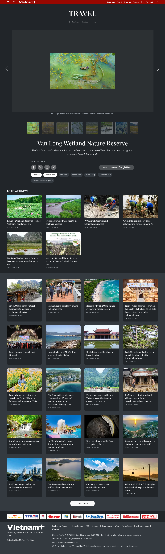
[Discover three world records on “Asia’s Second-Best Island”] (140, 426)
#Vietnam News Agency (42, 180)
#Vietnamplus (105, 174)
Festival (85, 21)
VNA (117, 526)
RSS (87, 526)
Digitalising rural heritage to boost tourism (99, 353)
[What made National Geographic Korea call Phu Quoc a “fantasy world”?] (140, 469)
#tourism (63, 174)
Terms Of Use (77, 526)
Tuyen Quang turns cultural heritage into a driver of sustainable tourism (22, 308)
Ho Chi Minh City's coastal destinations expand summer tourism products (61, 444)
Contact (55, 529)
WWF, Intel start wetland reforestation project (96, 222)
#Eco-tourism (50, 174)
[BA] (149, 516)
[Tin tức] (54, 516)
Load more (82, 503)
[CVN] (113, 516)
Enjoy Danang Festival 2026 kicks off (22, 353)
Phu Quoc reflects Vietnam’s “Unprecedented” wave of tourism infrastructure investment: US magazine (61, 400)
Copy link (53, 167)
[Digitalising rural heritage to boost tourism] (101, 337)
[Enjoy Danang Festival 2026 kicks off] (24, 337)
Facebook (33, 167)
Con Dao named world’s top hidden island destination (61, 486)
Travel (82, 13)
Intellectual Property (60, 526)
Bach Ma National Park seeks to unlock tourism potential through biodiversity (139, 355)
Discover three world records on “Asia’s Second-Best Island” (140, 443)
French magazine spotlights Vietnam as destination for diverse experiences (99, 398)
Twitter (40, 167)
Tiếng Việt (111, 2)
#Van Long (90, 174)
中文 (142, 2)
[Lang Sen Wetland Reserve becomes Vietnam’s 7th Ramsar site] (24, 206)
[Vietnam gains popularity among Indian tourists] (63, 290)
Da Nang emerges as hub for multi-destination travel (22, 486)
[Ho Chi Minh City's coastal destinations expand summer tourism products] (63, 426)
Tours (94, 21)
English (119, 2)
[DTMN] (130, 516)
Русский (149, 2)
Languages (107, 526)
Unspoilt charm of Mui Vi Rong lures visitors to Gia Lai (62, 353)
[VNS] (94, 516)
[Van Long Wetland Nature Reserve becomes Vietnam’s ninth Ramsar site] (24, 243)
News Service (127, 526)
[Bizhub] (77, 516)
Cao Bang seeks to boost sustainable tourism (97, 486)
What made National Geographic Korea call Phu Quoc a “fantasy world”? (140, 487)
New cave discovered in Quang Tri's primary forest (100, 443)
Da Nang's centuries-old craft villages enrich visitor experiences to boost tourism (138, 398)
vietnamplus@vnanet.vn (68, 542)
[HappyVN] (15, 516)
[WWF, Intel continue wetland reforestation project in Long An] (140, 206)
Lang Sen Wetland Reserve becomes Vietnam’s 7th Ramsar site (23, 222)
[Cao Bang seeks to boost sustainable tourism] (101, 469)
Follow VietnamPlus (109, 167)
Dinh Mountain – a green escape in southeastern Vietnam (24, 443)
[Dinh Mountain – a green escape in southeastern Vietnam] (24, 426)
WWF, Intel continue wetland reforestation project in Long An (138, 222)
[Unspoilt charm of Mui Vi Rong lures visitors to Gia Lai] (63, 337)
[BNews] (66, 516)
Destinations (74, 21)
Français (127, 2)
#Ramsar (36, 174)
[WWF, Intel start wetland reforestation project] (101, 206)
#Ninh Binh (76, 174)
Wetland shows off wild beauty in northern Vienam (61, 222)
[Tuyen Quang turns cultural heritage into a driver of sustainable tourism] (24, 290)
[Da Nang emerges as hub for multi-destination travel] (24, 469)
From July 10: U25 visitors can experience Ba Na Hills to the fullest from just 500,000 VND (23, 398)
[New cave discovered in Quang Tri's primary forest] (101, 426)
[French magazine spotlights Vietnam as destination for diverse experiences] (101, 380)
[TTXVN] (31, 516)
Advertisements (142, 526)
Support (95, 526)
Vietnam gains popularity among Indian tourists (63, 307)
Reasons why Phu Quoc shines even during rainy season (100, 307)
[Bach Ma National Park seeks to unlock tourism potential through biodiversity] (140, 337)
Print (47, 167)
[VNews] (43, 516)
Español (136, 2)
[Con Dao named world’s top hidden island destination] (63, 469)
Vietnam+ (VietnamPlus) (27, 2)
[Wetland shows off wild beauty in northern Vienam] (63, 206)
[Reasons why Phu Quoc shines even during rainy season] (101, 290)
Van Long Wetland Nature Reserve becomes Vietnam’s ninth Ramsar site (23, 261)
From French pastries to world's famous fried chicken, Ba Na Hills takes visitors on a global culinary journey (140, 310)
